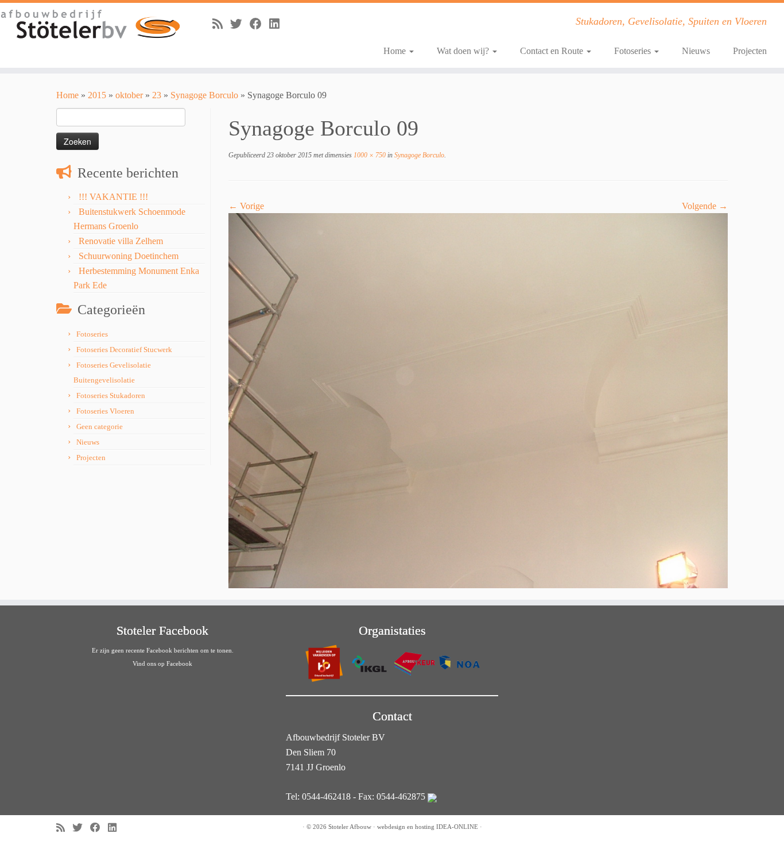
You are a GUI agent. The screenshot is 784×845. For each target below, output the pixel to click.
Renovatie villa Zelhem (121, 241)
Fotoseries (633, 51)
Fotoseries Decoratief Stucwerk (124, 349)
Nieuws (696, 51)
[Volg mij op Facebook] (259, 23)
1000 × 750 (369, 155)
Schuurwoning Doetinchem (128, 256)
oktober (129, 95)
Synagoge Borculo (204, 95)
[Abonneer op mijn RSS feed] (221, 23)
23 (156, 95)
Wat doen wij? (464, 51)
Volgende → (705, 206)
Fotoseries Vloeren (105, 411)
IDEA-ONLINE (457, 826)
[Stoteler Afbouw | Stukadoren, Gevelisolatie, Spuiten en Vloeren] (90, 25)
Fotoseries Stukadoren (110, 395)
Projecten (750, 51)
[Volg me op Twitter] (240, 23)
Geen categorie (99, 426)
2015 (97, 95)
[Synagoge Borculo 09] (478, 399)
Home (395, 51)
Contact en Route (552, 51)
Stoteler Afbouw (349, 826)
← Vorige (246, 206)
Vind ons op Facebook (162, 663)
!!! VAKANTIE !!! (113, 197)
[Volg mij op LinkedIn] (278, 23)
